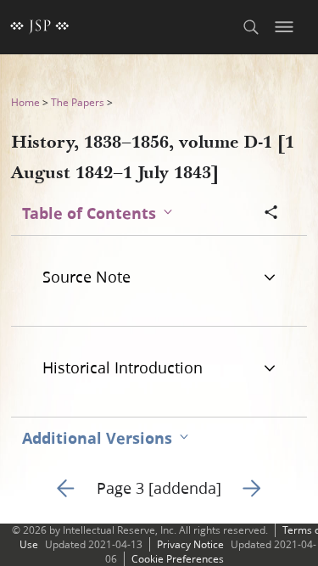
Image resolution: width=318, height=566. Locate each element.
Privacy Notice (190, 544)
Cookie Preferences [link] (177, 559)
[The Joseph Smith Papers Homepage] (40, 27)
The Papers (77, 102)
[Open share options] (271, 214)
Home (25, 102)
